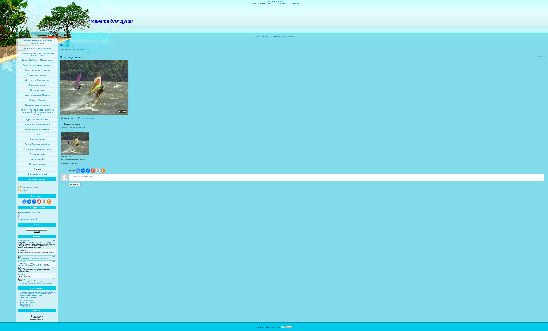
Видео (70, 49)
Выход (283, 36)
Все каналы (24, 216)
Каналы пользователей (28, 219)
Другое (24, 190)
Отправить (74, 184)
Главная (256, 36)
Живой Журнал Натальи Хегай (31, 295)
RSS (293, 36)
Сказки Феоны (25, 304)
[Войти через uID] (24, 201)
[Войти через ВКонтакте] (29, 201)
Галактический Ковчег (28, 299)
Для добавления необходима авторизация (36, 283)
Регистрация (275, 36)
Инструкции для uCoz (27, 306)
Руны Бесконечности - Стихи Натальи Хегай (36, 294)
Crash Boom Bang (87, 118)
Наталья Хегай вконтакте (29, 297)
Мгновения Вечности (27, 302)
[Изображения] (75, 143)
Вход (289, 36)
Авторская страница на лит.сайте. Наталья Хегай (37, 292)
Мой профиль (265, 36)
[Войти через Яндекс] (39, 201)
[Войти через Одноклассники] (49, 201)
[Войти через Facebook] (34, 201)
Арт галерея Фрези (26, 300)
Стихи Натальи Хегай (28, 184)
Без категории (79, 49)
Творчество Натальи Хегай (30, 212)
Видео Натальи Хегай (30, 187)
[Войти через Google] (44, 201)
